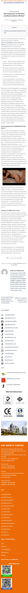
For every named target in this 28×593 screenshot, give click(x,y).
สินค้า (2, 544)
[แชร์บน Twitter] (12, 258)
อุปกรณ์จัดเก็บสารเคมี (6, 520)
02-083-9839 (6, 477)
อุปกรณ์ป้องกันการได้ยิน (7, 500)
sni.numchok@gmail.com (7, 460)
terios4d (18, 279)
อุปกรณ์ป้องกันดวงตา (6, 497)
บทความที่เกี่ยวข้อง (5, 549)
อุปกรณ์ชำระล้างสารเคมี (7, 526)
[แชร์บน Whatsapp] (7, 258)
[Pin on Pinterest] (18, 258)
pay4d (15, 273)
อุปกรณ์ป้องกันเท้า (5, 517)
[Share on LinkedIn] (20, 258)
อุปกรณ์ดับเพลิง (5, 535)
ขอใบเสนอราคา (5, 552)
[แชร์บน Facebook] (10, 258)
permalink (15, 265)
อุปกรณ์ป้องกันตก (5, 512)
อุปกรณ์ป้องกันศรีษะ (6, 494)
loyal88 (23, 281)
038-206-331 (6, 455)
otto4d (20, 283)
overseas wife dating (14, 11)
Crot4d (12, 273)
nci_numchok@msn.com (11, 459)
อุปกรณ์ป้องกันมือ (5, 509)
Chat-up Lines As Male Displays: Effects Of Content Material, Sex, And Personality (7, 300)
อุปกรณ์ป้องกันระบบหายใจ (7, 506)
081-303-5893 (11, 482)
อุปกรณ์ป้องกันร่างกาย (6, 515)
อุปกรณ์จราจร (4, 532)
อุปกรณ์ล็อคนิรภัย (5, 529)
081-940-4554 (11, 468)
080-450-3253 (11, 466)
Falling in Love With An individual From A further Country (21, 300)
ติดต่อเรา (3, 555)
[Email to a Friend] (15, 258)
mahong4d (13, 279)
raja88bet (23, 279)
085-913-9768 (11, 484)
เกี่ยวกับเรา (4, 546)
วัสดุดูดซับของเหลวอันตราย (8, 523)
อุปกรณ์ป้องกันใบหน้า (6, 503)
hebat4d (16, 277)
